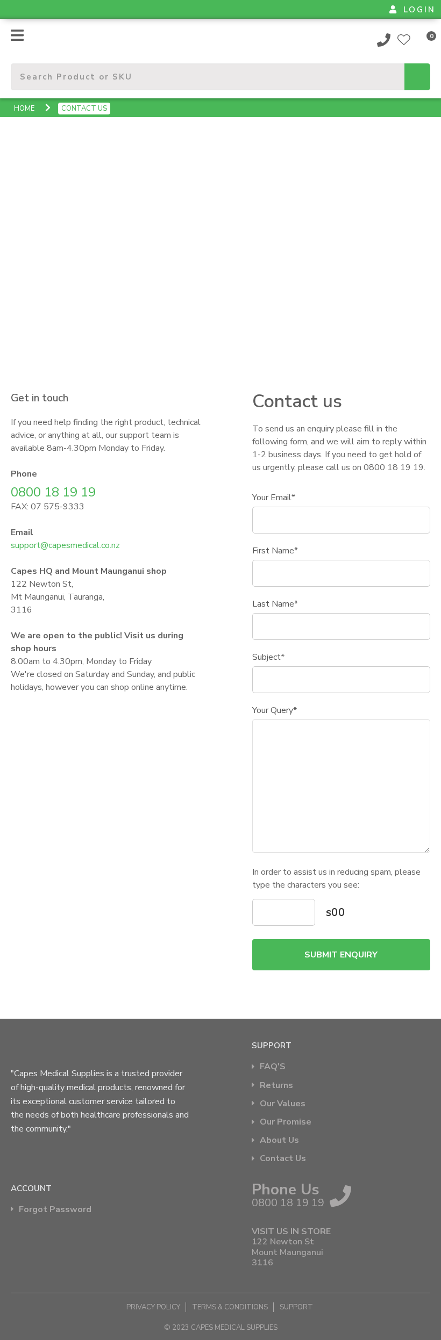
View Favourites (403, 39)
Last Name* (275, 604)
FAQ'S (273, 1067)
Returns (276, 1085)
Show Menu (17, 35)
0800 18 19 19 (384, 40)
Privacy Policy (153, 1307)
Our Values (282, 1104)
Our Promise (285, 1122)
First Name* (275, 551)
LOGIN (419, 9)
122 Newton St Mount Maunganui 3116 (287, 1252)
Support (296, 1307)
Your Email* (273, 497)
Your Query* (274, 710)
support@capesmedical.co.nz (65, 545)
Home (24, 108)
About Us (279, 1140)
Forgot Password (55, 1210)
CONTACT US (84, 108)
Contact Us (283, 1159)
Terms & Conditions (230, 1307)
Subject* (268, 657)
